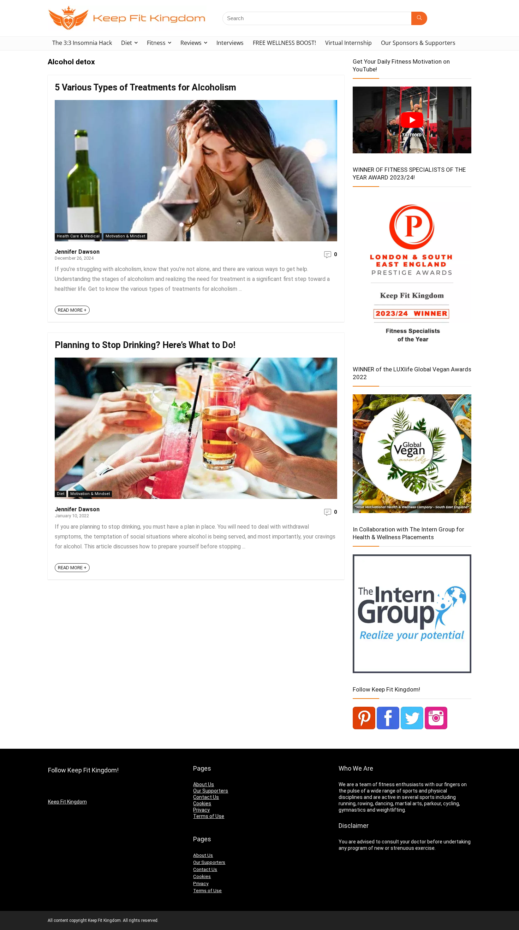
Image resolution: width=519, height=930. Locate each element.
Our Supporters (210, 791)
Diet (126, 43)
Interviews (230, 43)
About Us (203, 784)
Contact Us (206, 797)
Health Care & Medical (78, 236)
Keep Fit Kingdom (67, 802)
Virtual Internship (348, 43)
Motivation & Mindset (125, 236)
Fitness (156, 43)
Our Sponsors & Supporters (418, 43)
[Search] (419, 18)
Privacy (201, 810)
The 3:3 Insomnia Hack (82, 43)
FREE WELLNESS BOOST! (284, 43)
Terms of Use (208, 816)
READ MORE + (72, 310)
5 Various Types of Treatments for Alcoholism (145, 87)
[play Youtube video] (412, 120)
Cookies (202, 803)
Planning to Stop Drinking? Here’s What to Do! (145, 345)
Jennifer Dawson (77, 251)
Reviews (191, 43)
